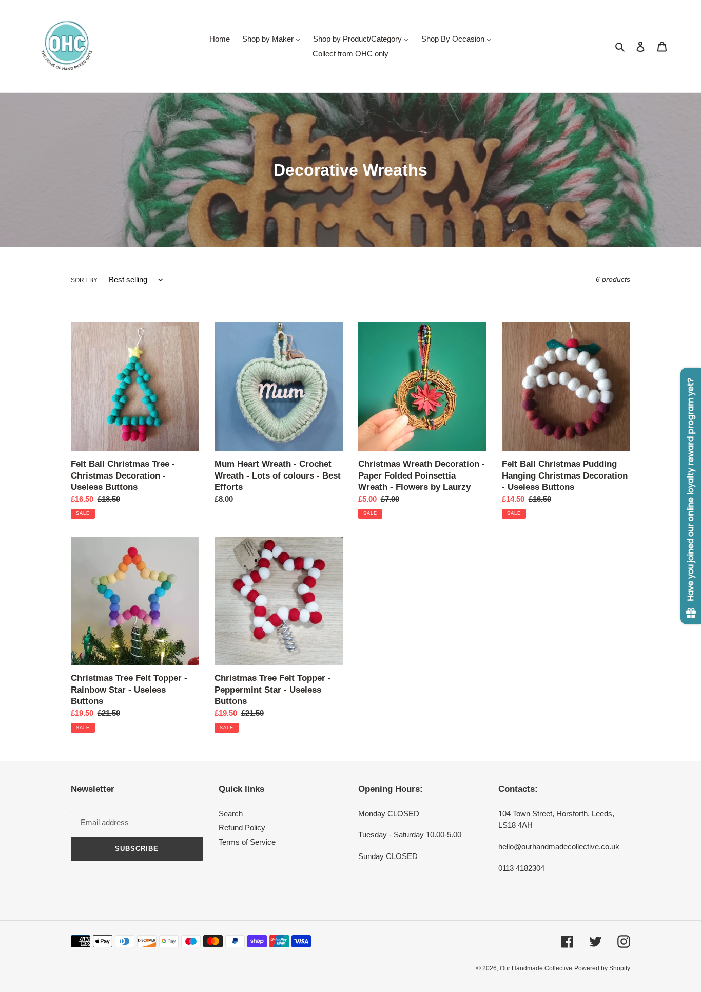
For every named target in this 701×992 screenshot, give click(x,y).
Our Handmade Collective (536, 968)
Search (231, 813)
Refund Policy (242, 827)
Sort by (84, 280)
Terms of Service (247, 841)
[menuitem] (219, 38)
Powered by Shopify (602, 968)
